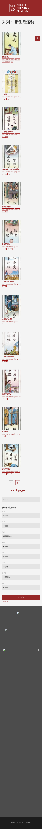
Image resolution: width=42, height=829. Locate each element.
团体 (3, 552)
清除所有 (5, 601)
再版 (3, 583)
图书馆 (4, 573)
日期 (3, 522)
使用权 (28, 822)
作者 (3, 563)
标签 (3, 542)
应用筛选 (21, 597)
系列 (3, 532)
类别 (3, 511)
